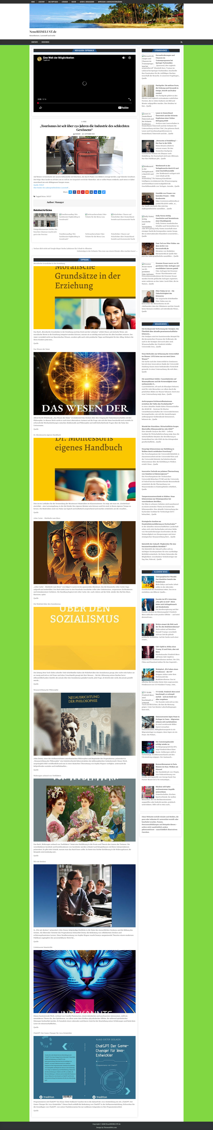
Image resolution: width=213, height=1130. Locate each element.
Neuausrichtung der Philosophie (46, 518)
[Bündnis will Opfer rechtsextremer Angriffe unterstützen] (148, 798)
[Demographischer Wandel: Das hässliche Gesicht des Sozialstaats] (148, 588)
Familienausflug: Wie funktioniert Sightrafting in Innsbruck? (69, 236)
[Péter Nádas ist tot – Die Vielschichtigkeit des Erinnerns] (148, 302)
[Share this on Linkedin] (99, 192)
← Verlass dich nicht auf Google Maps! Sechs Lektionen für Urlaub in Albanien (62, 248)
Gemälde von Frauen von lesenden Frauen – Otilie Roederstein (165, 195)
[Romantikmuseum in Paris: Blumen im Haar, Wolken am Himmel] (148, 775)
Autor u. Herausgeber (87, 1)
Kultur (74, 1)
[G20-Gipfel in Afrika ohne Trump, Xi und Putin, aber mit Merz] (148, 658)
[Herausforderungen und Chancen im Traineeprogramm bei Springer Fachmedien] (148, 66)
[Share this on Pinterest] (83, 192)
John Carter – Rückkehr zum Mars (47, 347)
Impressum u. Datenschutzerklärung (110, 1)
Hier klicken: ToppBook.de (84, 50)
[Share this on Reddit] (87, 192)
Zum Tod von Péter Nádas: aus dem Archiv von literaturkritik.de (167, 245)
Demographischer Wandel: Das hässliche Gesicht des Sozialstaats (166, 579)
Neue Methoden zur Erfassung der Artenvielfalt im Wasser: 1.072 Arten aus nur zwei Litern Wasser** (160, 356)
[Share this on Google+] (78, 192)
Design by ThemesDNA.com (106, 1127)
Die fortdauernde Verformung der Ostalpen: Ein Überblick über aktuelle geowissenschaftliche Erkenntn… (160, 331)
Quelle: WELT (39, 185)
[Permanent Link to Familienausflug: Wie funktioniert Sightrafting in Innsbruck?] (71, 222)
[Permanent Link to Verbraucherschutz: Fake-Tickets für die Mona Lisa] (97, 222)
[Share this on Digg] (95, 192)
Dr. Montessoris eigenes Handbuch (47, 263)
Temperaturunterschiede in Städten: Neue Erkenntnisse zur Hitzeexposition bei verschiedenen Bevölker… (158, 499)
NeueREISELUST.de (42, 31)
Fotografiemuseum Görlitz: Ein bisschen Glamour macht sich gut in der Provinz (45, 231)
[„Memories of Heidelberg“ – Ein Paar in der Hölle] (148, 152)
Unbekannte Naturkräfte (43, 776)
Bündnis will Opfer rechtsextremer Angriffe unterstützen (165, 789)
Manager (77, 134)
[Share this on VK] (91, 192)
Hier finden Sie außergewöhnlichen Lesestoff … (52, 188)
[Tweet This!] (70, 192)
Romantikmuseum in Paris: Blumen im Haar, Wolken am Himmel (167, 766)
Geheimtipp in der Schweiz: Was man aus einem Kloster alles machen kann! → (107, 251)
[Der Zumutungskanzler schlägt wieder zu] (148, 753)
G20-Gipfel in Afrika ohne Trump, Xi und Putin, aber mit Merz (167, 649)
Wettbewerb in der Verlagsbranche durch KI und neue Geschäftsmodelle (167, 168)
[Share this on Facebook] (74, 192)
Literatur (65, 1)
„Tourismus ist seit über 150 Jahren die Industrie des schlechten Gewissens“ (84, 128)
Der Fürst (37, 945)
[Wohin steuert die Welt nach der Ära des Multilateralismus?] (148, 635)
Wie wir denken (40, 690)
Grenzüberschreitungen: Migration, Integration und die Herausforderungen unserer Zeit (68, 1030)
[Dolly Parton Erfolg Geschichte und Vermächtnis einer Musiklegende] (148, 227)
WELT (48, 196)
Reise (84, 121)
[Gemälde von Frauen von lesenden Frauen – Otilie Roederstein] (148, 204)
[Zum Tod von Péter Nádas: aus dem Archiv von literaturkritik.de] (148, 254)
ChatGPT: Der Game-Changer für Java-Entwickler (53, 861)
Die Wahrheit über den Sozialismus (47, 432)
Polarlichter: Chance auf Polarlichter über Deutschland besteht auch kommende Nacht (123, 236)
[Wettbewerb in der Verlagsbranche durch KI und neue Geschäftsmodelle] (148, 177)
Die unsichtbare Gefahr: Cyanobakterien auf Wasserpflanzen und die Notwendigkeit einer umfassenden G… (159, 381)
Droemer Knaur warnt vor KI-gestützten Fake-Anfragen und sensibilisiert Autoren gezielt (167, 265)
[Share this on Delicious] (104, 192)
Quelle (36, 341)
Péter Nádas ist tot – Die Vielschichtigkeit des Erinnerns (165, 293)
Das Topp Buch (53, 1)
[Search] (181, 42)
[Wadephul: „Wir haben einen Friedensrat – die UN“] (148, 680)
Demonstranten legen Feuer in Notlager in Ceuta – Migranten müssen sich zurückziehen (168, 719)
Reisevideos (45, 42)
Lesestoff (42, 1)
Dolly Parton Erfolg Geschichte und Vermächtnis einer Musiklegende (167, 218)
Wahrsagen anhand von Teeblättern (47, 604)
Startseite (34, 42)
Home (33, 1)
